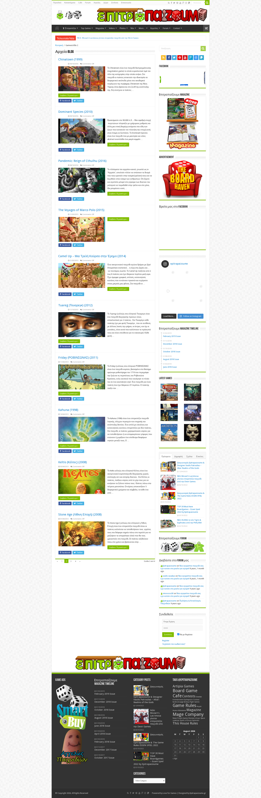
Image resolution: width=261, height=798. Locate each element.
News (175, 718)
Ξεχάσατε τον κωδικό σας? (173, 644)
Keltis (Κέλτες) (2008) (72, 462)
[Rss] (169, 3)
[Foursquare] (183, 3)
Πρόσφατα (166, 456)
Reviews (191, 718)
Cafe (80, 3)
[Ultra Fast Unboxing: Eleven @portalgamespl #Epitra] (168, 291)
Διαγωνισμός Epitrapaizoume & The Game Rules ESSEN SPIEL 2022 (105, 38)
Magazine (100, 28)
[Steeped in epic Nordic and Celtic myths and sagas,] (196, 291)
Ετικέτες (199, 456)
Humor (175, 710)
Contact (176, 28)
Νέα (132, 28)
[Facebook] (171, 3)
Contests (188, 696)
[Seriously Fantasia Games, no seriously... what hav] (182, 277)
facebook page (178, 702)
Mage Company (188, 714)
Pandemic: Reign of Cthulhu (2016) (82, 161)
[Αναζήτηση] (207, 2)
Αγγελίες (97, 3)
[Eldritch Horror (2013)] (192, 412)
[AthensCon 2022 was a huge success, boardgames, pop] (168, 305)
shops (197, 718)
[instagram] (186, 3)
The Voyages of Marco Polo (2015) (81, 210)
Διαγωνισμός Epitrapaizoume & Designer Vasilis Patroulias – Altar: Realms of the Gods (190, 465)
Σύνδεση (114, 3)
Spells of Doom (186, 720)
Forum (88, 3)
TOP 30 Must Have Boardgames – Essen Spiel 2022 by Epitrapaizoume (188, 509)
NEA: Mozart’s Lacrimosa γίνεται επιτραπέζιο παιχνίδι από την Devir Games (189, 479)
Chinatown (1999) (70, 59)
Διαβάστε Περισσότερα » (69, 95)
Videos (112, 28)
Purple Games (182, 718)
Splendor (195, 720)
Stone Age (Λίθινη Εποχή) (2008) (80, 514)
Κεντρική (59, 45)
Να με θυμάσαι (185, 634)
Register (165, 640)
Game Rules (184, 705)
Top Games (86, 28)
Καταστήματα (69, 3)
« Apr (175, 758)
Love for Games (170, 793)
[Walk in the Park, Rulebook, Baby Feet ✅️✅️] (182, 305)
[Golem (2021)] (192, 432)
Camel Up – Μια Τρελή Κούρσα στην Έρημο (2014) (92, 256)
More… (142, 28)
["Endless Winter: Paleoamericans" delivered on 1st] (182, 291)
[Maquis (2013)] (169, 412)
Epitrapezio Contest (191, 700)
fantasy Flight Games (192, 702)
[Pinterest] (177, 3)
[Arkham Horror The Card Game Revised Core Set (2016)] (192, 392)
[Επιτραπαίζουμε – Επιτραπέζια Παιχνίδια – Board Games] (68, 14)
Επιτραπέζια (70, 28)
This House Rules (185, 723)
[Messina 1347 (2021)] (169, 392)
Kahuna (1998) (68, 410)
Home (57, 28)
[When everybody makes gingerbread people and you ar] (168, 277)
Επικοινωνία (126, 3)
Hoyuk (199, 706)
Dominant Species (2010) (75, 112)
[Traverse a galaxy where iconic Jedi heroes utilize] (196, 305)
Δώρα (105, 3)
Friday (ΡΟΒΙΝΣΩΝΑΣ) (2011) (78, 357)
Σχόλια (189, 456)
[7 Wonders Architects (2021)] (169, 432)
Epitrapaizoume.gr (198, 793)
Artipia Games (183, 686)
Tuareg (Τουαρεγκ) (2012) (75, 305)
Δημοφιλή (178, 456)
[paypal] (189, 3)
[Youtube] (180, 3)
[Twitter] (174, 3)
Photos (123, 28)
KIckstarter (182, 710)
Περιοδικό (57, 3)
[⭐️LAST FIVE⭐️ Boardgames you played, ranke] (196, 277)
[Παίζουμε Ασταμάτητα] (152, 15)
